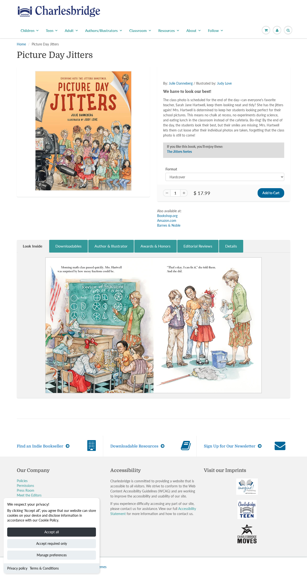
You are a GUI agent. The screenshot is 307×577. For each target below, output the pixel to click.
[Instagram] (213, 108)
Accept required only (51, 543)
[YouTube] (224, 108)
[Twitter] (177, 108)
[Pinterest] (201, 108)
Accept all (51, 532)
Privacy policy (17, 568)
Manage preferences (52, 555)
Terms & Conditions (44, 568)
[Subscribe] (221, 93)
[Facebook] (189, 108)
